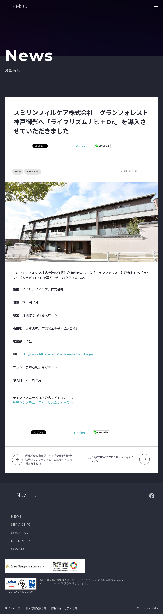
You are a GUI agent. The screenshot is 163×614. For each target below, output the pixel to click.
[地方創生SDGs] (65, 566)
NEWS (17, 171)
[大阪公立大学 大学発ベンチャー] (25, 566)
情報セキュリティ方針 (64, 608)
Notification (32, 171)
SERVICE (18, 524)
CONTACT (19, 549)
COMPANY (20, 533)
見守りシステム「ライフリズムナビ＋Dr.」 (44, 403)
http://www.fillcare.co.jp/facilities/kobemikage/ (56, 354)
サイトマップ (12, 608)
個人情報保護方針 (35, 608)
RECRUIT (18, 541)
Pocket (81, 146)
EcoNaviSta (16, 6)
